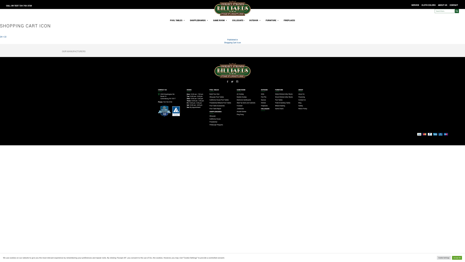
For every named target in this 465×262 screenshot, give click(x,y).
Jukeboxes (240, 109)
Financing (301, 97)
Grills (262, 94)
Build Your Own (214, 94)
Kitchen (263, 103)
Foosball (239, 106)
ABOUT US (442, 5)
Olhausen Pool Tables (216, 97)
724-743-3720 (25, 5)
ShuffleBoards (198, 20)
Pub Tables (279, 100)
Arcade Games (241, 111)
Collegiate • (238, 20)
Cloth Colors (429, 5)
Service (415, 5)
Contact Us (302, 100)
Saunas (263, 100)
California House (215, 119)
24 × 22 (3, 36)
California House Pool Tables (219, 100)
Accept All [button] (457, 258)
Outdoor (253, 20)
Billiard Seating (280, 106)
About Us (301, 94)
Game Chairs (279, 109)
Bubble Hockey (242, 97)
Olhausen (212, 116)
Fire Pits (263, 97)
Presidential (213, 122)
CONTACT (454, 5)
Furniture (271, 20)
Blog (299, 103)
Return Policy (302, 109)
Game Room (219, 20)
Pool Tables (176, 20)
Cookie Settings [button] (443, 258)
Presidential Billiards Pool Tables (220, 103)
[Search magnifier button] (457, 11)
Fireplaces (289, 20)
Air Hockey (240, 94)
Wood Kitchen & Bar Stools (284, 97)
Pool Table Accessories (217, 106)
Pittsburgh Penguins (216, 125)
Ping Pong (240, 114)
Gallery (300, 106)
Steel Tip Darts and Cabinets (246, 103)
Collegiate (265, 109)
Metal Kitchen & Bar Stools (284, 94)
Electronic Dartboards (244, 100)
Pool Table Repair (215, 109)
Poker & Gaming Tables (282, 103)
